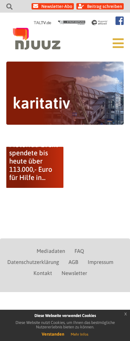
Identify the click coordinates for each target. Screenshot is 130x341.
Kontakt (42, 273)
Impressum (100, 262)
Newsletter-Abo (56, 6)
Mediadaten (51, 251)
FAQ (79, 251)
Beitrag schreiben (104, 6)
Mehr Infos (79, 334)
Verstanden (53, 334)
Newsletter (74, 273)
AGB (73, 262)
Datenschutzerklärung (33, 262)
